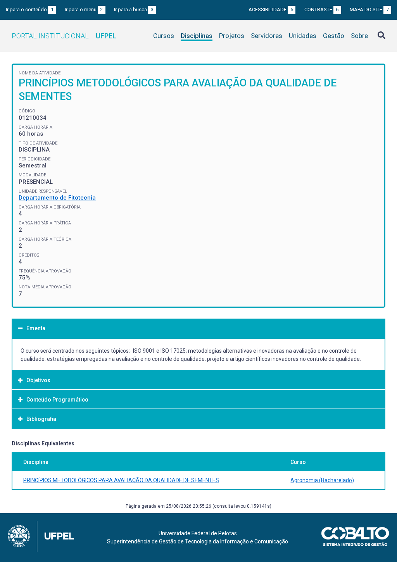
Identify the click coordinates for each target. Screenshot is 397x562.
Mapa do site (369, 9)
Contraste (321, 9)
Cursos (163, 36)
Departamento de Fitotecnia (57, 197)
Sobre (359, 36)
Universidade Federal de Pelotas (198, 533)
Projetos (231, 36)
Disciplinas (196, 36)
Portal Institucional (64, 36)
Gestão (333, 36)
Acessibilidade (271, 9)
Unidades (302, 36)
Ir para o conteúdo (30, 9)
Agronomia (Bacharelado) (322, 480)
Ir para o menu (84, 9)
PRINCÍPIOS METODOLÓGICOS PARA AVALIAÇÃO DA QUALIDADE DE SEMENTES (121, 480)
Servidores (266, 36)
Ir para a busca (134, 9)
